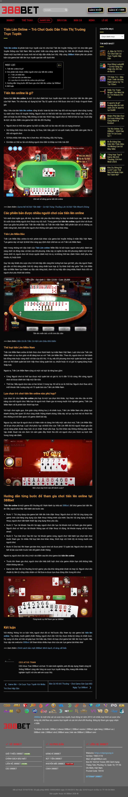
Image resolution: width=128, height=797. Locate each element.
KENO (92, 20)
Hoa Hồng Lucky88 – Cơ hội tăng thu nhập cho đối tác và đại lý (115, 68)
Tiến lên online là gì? (15, 69)
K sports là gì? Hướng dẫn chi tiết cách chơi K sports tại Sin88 (115, 106)
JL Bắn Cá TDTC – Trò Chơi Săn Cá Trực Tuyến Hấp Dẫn (115, 55)
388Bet (37, 717)
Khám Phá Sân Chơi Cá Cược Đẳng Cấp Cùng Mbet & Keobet (115, 119)
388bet (10, 20)
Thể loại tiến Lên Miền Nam (21, 77)
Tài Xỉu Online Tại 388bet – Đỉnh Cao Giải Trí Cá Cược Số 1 (115, 132)
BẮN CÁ (78, 20)
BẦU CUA (62, 20)
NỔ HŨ (118, 20)
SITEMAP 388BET (94, 776)
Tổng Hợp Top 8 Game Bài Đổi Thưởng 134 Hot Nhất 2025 (114, 158)
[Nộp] (66, 10)
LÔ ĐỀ (105, 20)
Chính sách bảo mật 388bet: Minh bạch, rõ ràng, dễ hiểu (41, 648)
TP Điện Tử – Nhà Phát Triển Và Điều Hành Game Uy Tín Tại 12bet (115, 81)
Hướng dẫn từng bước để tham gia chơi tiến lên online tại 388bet (34, 83)
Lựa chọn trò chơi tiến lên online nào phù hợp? (28, 80)
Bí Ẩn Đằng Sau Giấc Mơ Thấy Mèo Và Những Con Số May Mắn (115, 145)
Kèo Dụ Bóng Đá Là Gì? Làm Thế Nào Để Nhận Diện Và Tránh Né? (115, 171)
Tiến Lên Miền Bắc (18, 75)
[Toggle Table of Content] (58, 65)
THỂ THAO (27, 20)
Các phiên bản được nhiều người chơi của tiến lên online (30, 72)
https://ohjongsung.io (103, 753)
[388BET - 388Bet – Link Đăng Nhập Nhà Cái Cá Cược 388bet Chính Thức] (20, 10)
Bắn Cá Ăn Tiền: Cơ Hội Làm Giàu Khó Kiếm (36, 341)
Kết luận (10, 86)
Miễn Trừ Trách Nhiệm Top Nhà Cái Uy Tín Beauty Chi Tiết (115, 93)
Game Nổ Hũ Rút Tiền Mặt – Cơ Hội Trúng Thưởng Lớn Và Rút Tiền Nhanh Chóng (53, 207)
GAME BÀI (45, 20)
